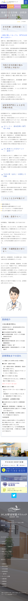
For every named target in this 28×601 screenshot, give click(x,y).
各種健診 (4, 583)
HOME (4, 541)
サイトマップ (5, 553)
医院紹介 (4, 544)
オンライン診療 (6, 576)
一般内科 (4, 573)
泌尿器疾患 (5, 571)
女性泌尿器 (5, 568)
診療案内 (4, 563)
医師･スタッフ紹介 (7, 551)
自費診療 (4, 578)
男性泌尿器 (5, 566)
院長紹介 (4, 548)
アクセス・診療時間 (7, 546)
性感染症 (4, 586)
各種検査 (4, 581)
